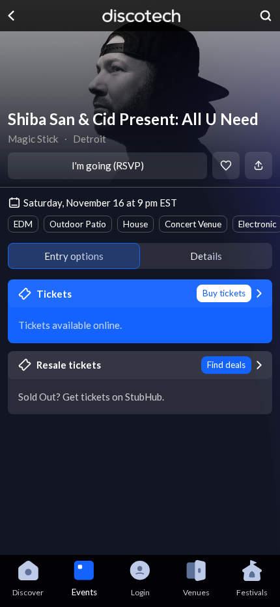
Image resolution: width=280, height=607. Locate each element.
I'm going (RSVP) (108, 165)
